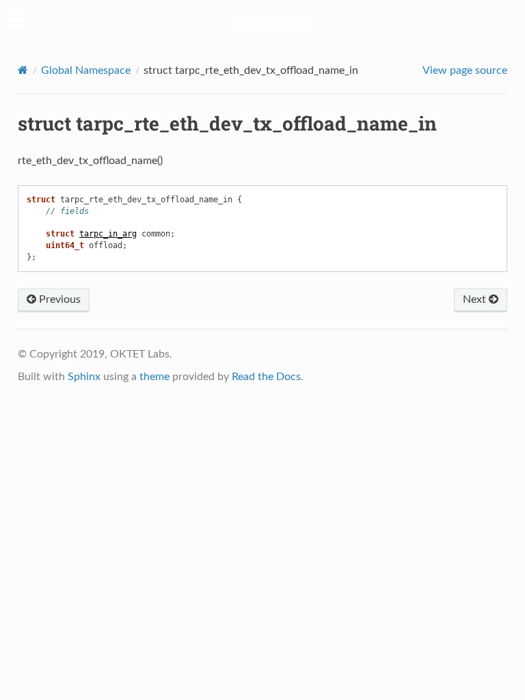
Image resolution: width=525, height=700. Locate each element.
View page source (464, 70)
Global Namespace (86, 70)
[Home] (23, 70)
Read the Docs (266, 376)
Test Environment (271, 21)
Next (476, 299)
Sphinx (84, 376)
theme (154, 376)
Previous (58, 299)
